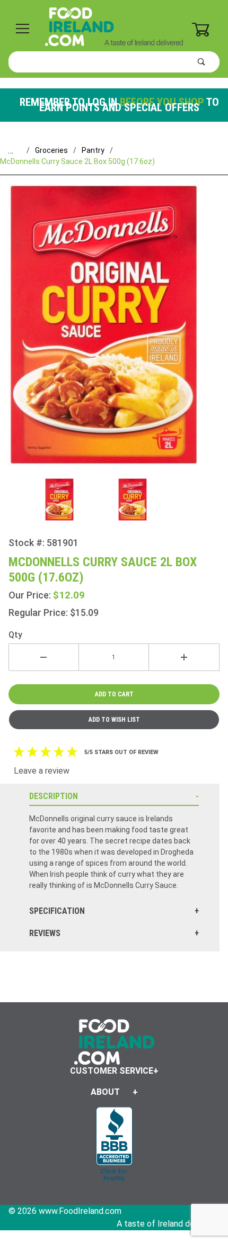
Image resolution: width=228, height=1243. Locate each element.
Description (53, 796)
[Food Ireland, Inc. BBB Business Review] (114, 1145)
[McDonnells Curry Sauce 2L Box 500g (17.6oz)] (114, 331)
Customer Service (111, 1071)
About (105, 1092)
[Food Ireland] (114, 26)
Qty (15, 635)
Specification (57, 911)
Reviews (44, 933)
